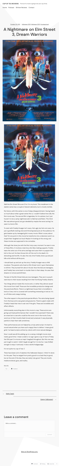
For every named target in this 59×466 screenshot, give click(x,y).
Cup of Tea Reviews (11, 4)
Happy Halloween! (46, 399)
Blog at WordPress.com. (29, 452)
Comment (49, 434)
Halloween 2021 (26, 24)
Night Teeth (10, 394)
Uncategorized (44, 24)
